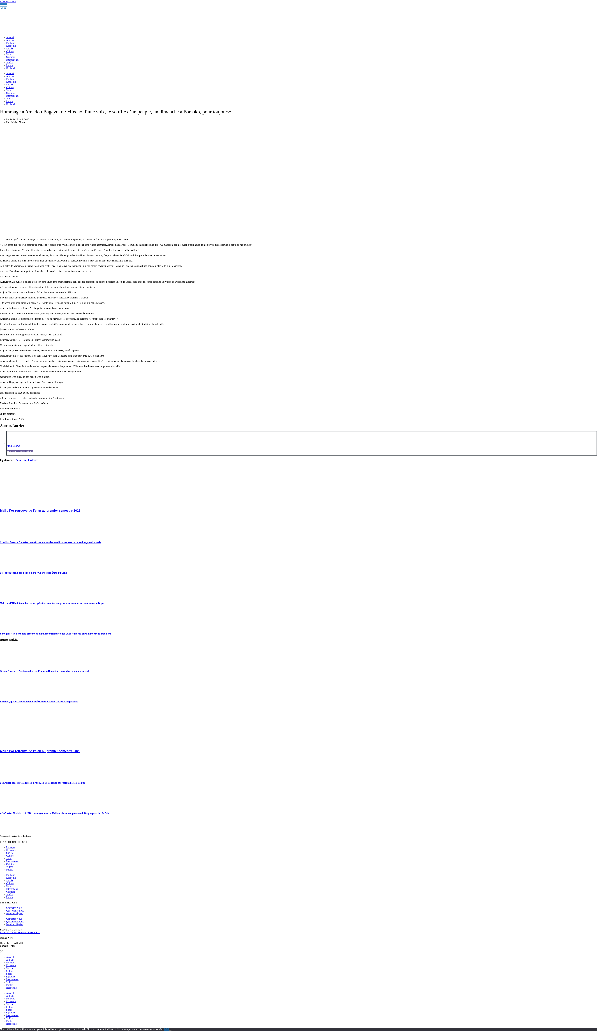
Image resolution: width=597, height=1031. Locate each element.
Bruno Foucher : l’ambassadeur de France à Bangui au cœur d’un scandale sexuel (44, 671)
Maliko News (13, 445)
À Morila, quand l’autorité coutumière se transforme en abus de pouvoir (39, 701)
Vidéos (9, 62)
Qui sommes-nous (15, 910)
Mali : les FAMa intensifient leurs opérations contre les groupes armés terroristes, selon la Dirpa (52, 603)
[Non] (170, 1030)
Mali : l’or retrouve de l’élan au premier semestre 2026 (40, 510)
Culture (10, 51)
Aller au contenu (8, 1)
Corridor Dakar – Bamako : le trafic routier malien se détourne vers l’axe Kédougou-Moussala (50, 542)
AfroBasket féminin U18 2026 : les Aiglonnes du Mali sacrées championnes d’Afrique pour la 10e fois (54, 813)
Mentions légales (14, 913)
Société (9, 48)
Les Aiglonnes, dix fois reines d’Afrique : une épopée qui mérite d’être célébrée (42, 782)
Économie (11, 45)
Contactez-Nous (14, 908)
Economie (11, 850)
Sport (9, 54)
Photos (9, 65)
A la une (10, 40)
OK (166, 1029)
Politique (10, 43)
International (12, 59)
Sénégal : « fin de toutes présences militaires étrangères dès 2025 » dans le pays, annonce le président (55, 633)
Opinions (10, 57)
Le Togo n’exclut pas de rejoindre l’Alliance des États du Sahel (33, 572)
